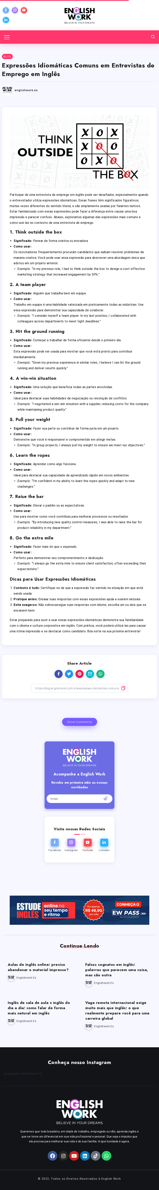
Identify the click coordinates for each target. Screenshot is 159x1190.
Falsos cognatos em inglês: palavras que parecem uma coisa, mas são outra (116, 970)
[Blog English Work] (79, 15)
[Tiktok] (95, 1156)
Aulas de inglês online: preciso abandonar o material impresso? (38, 967)
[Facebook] (6, 10)
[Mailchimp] (105, 798)
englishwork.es (26, 90)
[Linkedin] (6, 20)
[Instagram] (15, 10)
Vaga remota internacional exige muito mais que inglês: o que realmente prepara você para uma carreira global (117, 1010)
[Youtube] (24, 10)
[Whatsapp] (106, 1156)
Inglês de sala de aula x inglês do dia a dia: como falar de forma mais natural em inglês (39, 1008)
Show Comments (79, 722)
